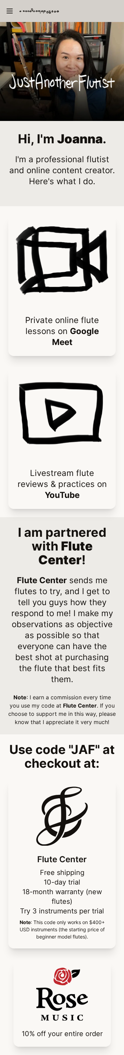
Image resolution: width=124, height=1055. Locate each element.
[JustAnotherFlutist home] (69, 11)
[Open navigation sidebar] (10, 11)
